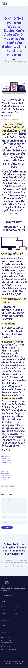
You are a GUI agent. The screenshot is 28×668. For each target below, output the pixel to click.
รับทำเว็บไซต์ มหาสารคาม (6, 467)
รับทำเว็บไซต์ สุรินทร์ (5, 479)
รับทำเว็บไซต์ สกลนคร (5, 477)
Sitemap (3, 625)
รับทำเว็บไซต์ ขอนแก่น (5, 456)
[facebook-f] (1, 595)
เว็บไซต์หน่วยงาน (6, 610)
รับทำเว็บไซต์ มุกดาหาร (5, 469)
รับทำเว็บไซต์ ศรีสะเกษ (5, 475)
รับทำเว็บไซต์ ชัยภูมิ (5, 458)
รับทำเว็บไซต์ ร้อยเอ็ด (5, 473)
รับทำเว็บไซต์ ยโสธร (5, 471)
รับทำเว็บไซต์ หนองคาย (8, 486)
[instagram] (12, 595)
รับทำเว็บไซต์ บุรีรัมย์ (5, 466)
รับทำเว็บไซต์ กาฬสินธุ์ (5, 454)
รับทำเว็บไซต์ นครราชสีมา (6, 462)
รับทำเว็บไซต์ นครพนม (5, 460)
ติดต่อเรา (16, 613)
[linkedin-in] (9, 595)
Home (13, 59)
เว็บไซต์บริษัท (17, 610)
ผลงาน (16, 606)
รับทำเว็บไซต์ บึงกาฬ (5, 464)
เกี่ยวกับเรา (4, 606)
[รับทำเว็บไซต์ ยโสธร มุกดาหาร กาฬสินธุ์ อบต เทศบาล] (4, 3)
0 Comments (16, 119)
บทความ (3, 613)
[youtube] (7, 595)
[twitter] (4, 595)
